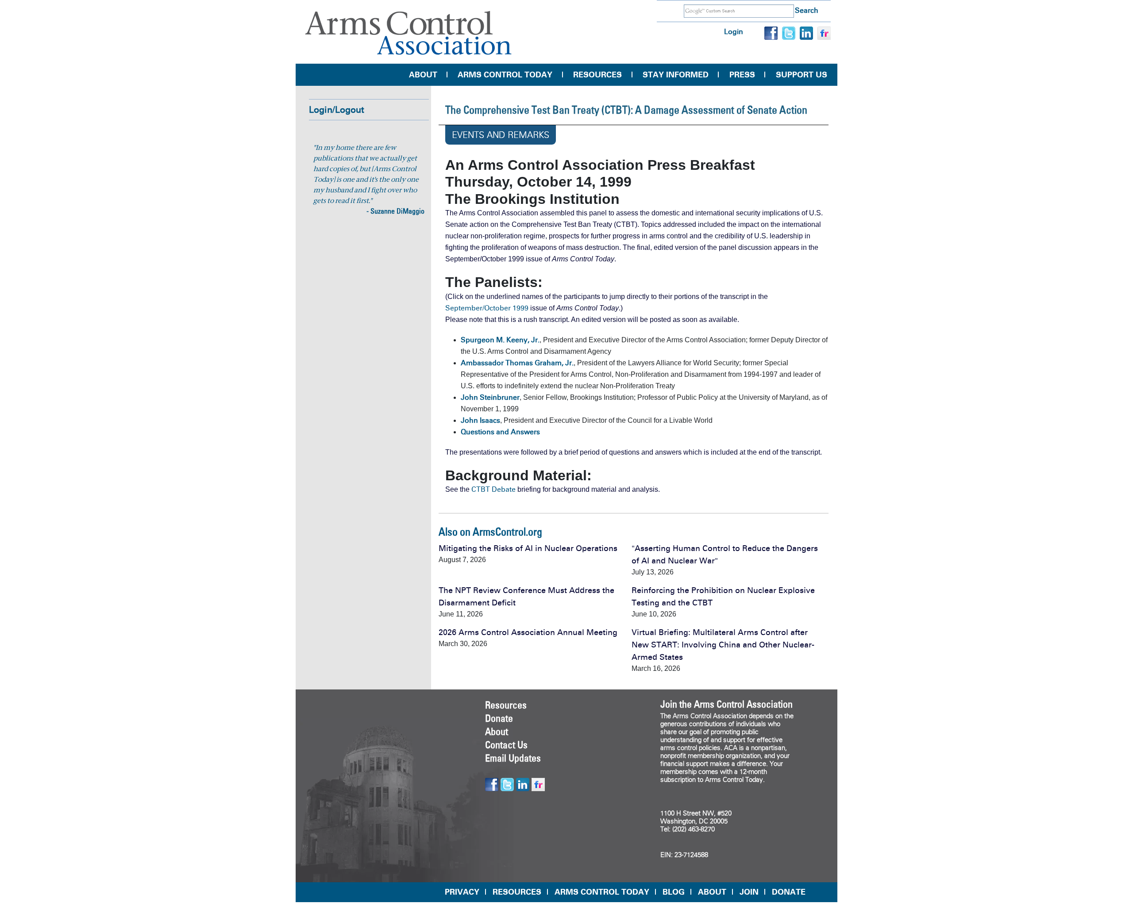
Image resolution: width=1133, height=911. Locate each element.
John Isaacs (480, 420)
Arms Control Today (505, 75)
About (423, 75)
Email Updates (513, 758)
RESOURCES (517, 892)
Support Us (801, 75)
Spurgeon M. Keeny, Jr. (500, 340)
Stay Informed (676, 75)
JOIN (749, 892)
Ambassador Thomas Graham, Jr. (517, 363)
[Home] (408, 33)
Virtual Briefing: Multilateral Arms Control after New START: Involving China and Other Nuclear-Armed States (723, 645)
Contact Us (506, 745)
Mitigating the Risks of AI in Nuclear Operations (528, 548)
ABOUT (712, 892)
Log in (733, 31)
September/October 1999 (486, 308)
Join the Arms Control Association (726, 704)
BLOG (674, 892)
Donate (499, 718)
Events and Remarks (500, 135)
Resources (597, 75)
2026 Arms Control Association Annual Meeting (528, 632)
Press (742, 75)
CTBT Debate (493, 489)
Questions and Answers (500, 432)
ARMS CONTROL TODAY (602, 892)
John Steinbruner (490, 397)
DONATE (788, 892)
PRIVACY (462, 892)
